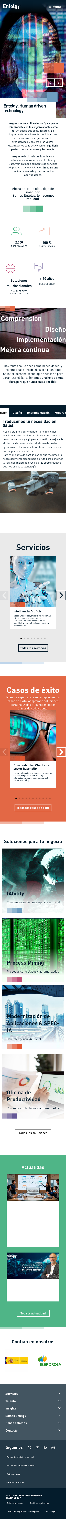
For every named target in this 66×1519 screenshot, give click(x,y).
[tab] (17, 412)
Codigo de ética (13, 1474)
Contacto (11, 1430)
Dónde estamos (16, 1423)
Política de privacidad (39, 1503)
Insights (10, 1408)
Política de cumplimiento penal (20, 1465)
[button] (50, 82)
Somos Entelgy (15, 1416)
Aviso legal (51, 1511)
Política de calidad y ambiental (20, 1457)
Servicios (11, 1393)
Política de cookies (15, 1503)
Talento (10, 1401)
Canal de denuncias (15, 1482)
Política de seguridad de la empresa (23, 1511)
